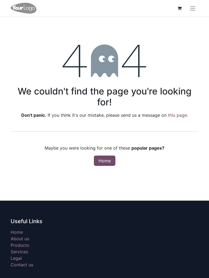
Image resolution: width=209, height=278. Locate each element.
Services (19, 251)
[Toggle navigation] (192, 8)
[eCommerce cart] (179, 8)
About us (20, 238)
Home (105, 160)
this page (177, 115)
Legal (16, 258)
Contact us (22, 264)
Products (20, 245)
